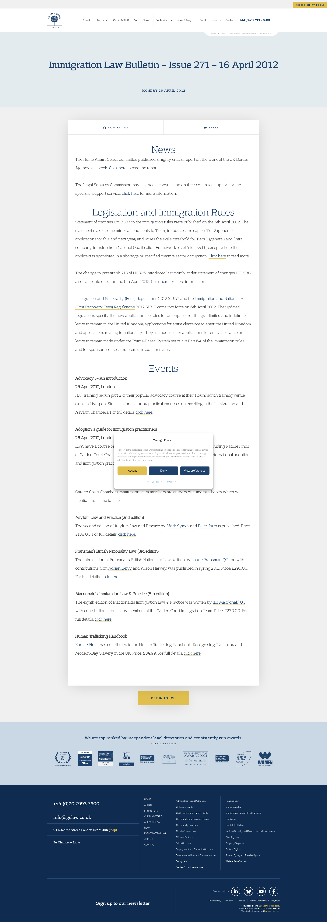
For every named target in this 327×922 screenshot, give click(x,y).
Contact (230, 20)
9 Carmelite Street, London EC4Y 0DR (85, 830)
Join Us (216, 20)
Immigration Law (234, 806)
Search (276, 20)
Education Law (183, 843)
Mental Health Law (235, 825)
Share (213, 127)
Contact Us (117, 127)
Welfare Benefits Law (236, 861)
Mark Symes (178, 525)
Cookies (155, 481)
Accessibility (215, 900)
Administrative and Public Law (191, 800)
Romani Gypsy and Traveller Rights (243, 855)
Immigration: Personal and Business (243, 813)
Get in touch (163, 698)
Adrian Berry (120, 568)
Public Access (164, 20)
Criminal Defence (184, 837)
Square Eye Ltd (271, 911)
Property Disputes (235, 843)
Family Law (181, 861)
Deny (163, 470)
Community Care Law (187, 825)
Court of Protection (186, 831)
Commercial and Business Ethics (192, 819)
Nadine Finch (87, 644)
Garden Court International (189, 867)
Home (147, 799)
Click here (117, 167)
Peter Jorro (207, 525)
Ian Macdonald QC (229, 602)
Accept (132, 470)
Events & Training (155, 833)
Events (203, 20)
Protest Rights (233, 849)
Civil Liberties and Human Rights (192, 813)
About (86, 20)
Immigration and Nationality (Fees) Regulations (116, 298)
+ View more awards (163, 743)
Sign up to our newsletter (123, 903)
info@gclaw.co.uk (72, 817)
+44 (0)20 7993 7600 (254, 20)
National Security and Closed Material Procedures (250, 831)
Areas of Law (141, 20)
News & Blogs (184, 20)
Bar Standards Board (269, 905)
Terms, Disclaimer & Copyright (265, 900)
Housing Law (232, 800)
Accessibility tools (310, 5)
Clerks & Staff (121, 20)
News (147, 827)
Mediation (231, 819)
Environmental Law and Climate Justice (196, 855)
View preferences (195, 470)
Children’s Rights (184, 806)
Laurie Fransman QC (210, 559)
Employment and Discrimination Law (194, 849)
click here (143, 412)
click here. (127, 534)
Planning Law (232, 837)
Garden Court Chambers (54, 20)
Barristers (102, 20)
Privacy (169, 481)
